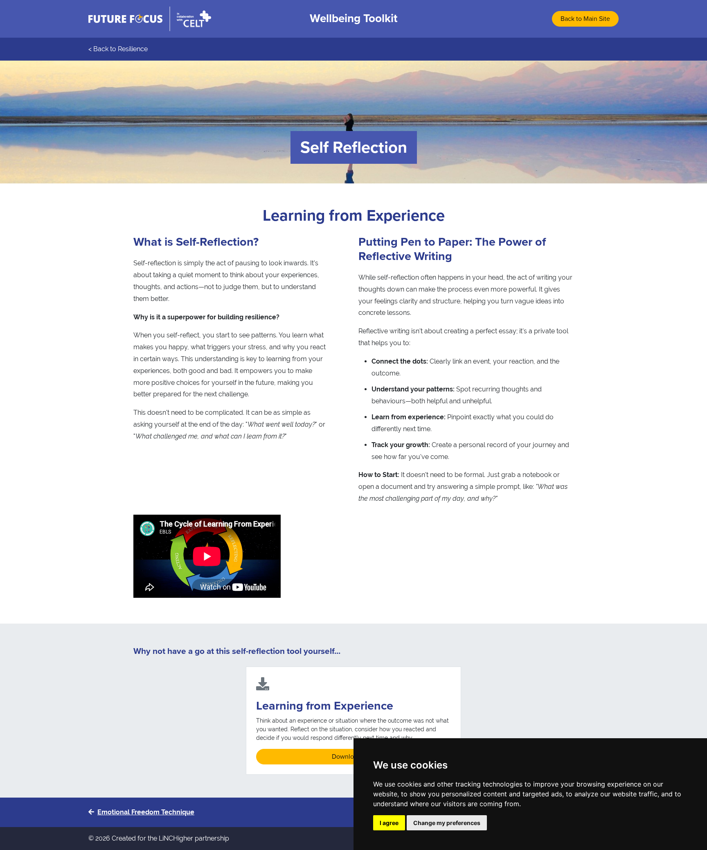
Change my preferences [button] (446, 822)
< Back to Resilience (118, 49)
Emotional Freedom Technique (145, 812)
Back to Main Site (585, 19)
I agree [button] (389, 822)
